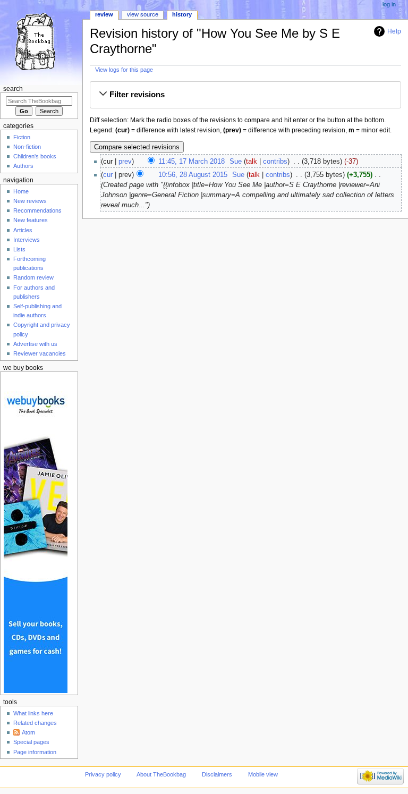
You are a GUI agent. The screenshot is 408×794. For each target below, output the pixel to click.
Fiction (21, 137)
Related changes (35, 723)
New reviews (30, 201)
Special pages (31, 742)
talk (251, 161)
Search (13, 89)
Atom (28, 732)
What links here (33, 713)
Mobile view (263, 774)
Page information (34, 752)
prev (125, 161)
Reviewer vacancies (39, 353)
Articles (22, 230)
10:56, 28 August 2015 (192, 175)
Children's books (34, 156)
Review (104, 14)
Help (394, 31)
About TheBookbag (161, 774)
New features (30, 220)
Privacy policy (103, 774)
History (182, 14)
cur (108, 175)
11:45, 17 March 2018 (191, 161)
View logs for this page (124, 69)
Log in (389, 4)
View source (142, 14)
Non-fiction (27, 146)
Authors (23, 166)
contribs (275, 161)
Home (21, 191)
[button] (245, 94)
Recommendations (37, 210)
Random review (33, 277)
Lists (19, 249)
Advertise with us (35, 344)
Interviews (26, 239)
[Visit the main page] (41, 41)
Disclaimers (217, 774)
